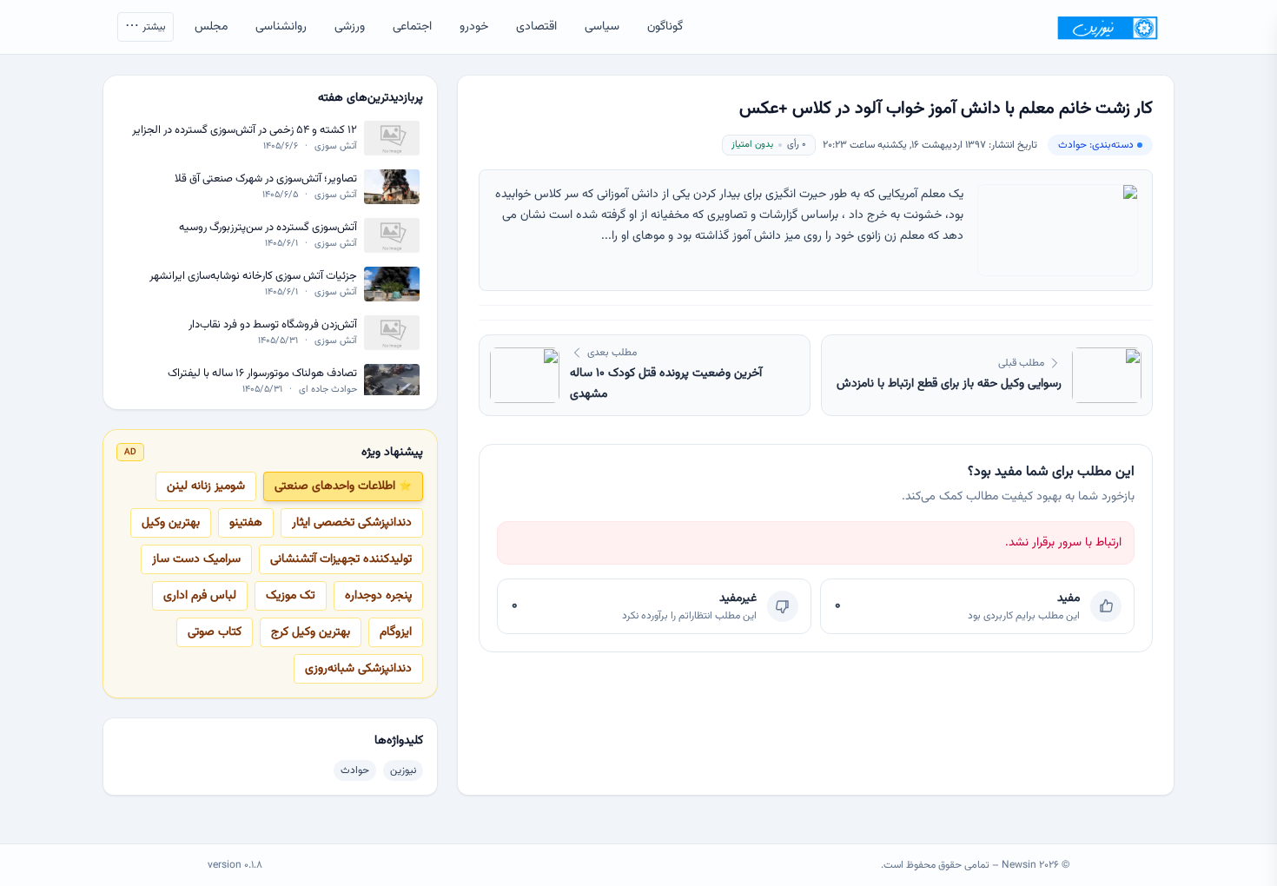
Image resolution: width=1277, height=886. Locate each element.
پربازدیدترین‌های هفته (370, 98)
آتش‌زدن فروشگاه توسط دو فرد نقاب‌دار (273, 325)
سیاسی (602, 26)
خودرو (474, 26)
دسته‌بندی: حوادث (1096, 145)
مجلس (211, 26)
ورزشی (349, 26)
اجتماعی (412, 26)
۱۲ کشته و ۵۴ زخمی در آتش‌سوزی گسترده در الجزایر (244, 130)
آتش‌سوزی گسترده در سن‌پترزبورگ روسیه (268, 228)
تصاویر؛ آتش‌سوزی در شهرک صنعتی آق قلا (266, 179)
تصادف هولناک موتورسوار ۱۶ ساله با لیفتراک (262, 374)
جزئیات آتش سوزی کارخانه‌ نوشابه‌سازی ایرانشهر (253, 276)
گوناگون (665, 26)
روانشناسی (281, 26)
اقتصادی (536, 26)
